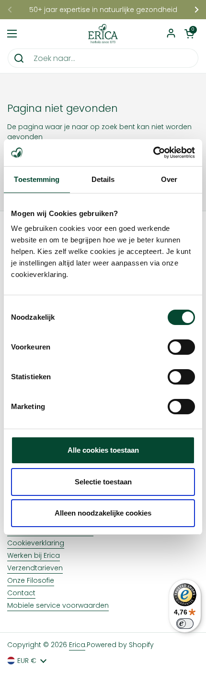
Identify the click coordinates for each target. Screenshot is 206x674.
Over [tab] (169, 179)
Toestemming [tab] (36, 179)
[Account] (171, 34)
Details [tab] (103, 179)
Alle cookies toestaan (103, 450)
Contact (21, 593)
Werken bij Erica (33, 555)
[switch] (181, 347)
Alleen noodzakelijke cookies (103, 513)
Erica (77, 645)
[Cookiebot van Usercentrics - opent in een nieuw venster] (153, 152)
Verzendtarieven (35, 568)
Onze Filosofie (30, 580)
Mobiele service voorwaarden (58, 605)
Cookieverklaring (35, 543)
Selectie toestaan (103, 482)
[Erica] (103, 33)
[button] (189, 33)
